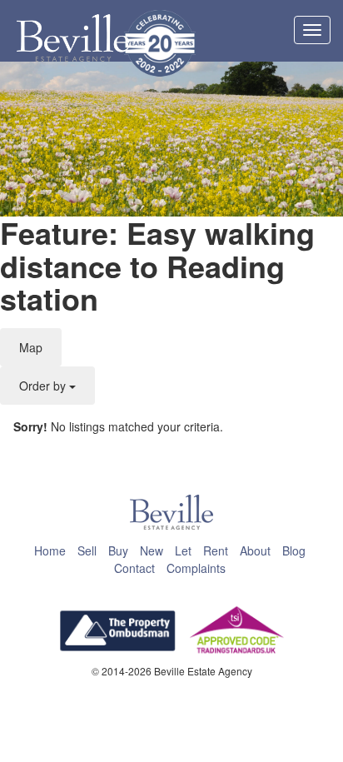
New (151, 550)
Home (50, 550)
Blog (294, 550)
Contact (134, 568)
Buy (118, 550)
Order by (44, 385)
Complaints (196, 568)
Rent (215, 550)
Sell (87, 550)
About (255, 550)
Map (30, 347)
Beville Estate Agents (72, 38)
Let (183, 550)
